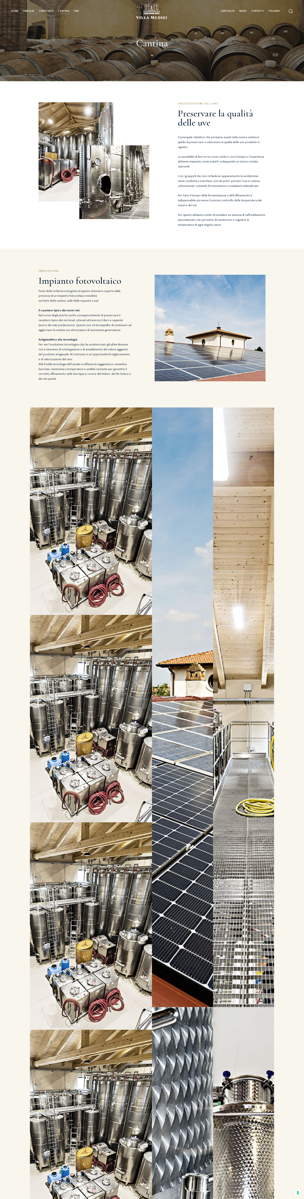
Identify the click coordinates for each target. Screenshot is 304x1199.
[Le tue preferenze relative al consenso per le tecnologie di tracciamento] (297, 1193)
